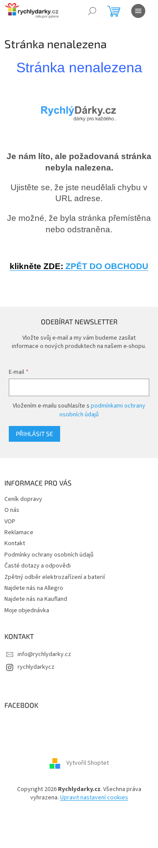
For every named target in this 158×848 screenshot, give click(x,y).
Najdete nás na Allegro (33, 588)
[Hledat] (92, 11)
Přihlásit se (34, 433)
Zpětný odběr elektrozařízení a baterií (54, 577)
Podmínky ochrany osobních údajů (48, 554)
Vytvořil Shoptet (87, 763)
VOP (9, 521)
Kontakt (14, 543)
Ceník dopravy (23, 499)
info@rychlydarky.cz (44, 654)
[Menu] (138, 11)
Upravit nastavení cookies (94, 797)
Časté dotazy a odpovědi (37, 565)
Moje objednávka (26, 610)
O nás (11, 510)
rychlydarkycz (36, 667)
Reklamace (18, 532)
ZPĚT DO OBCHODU (79, 266)
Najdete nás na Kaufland (35, 599)
